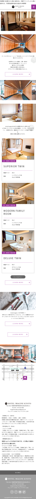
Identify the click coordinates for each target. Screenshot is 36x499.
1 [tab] (17, 50)
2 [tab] (19, 50)
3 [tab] (20, 120)
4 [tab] (20, 308)
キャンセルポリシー (18, 277)
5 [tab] (22, 308)
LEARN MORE (18, 74)
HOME (18, 472)
